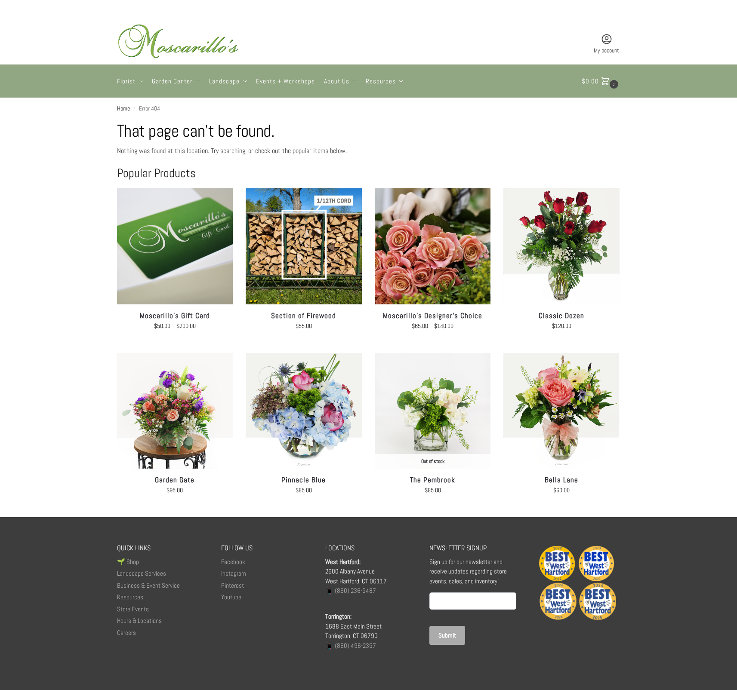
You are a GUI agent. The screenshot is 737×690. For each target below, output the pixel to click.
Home (123, 108)
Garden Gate (174, 479)
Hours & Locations (139, 620)
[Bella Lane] (561, 411)
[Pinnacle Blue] (304, 411)
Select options (175, 344)
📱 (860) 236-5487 (350, 590)
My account (606, 50)
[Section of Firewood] (304, 246)
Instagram (233, 573)
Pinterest (232, 585)
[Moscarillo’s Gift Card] (175, 246)
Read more (432, 508)
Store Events (133, 609)
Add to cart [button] (303, 344)
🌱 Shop (128, 562)
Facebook (233, 562)
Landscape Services (141, 573)
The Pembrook (432, 479)
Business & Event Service (148, 585)
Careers (126, 633)
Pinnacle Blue (303, 479)
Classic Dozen (561, 315)
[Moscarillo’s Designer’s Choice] (433, 246)
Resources (130, 597)
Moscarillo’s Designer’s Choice (432, 315)
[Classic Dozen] (561, 246)
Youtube (231, 597)
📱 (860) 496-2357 (350, 645)
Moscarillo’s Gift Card (175, 315)
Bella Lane (561, 479)
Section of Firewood (303, 315)
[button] (601, 81)
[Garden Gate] (175, 411)
